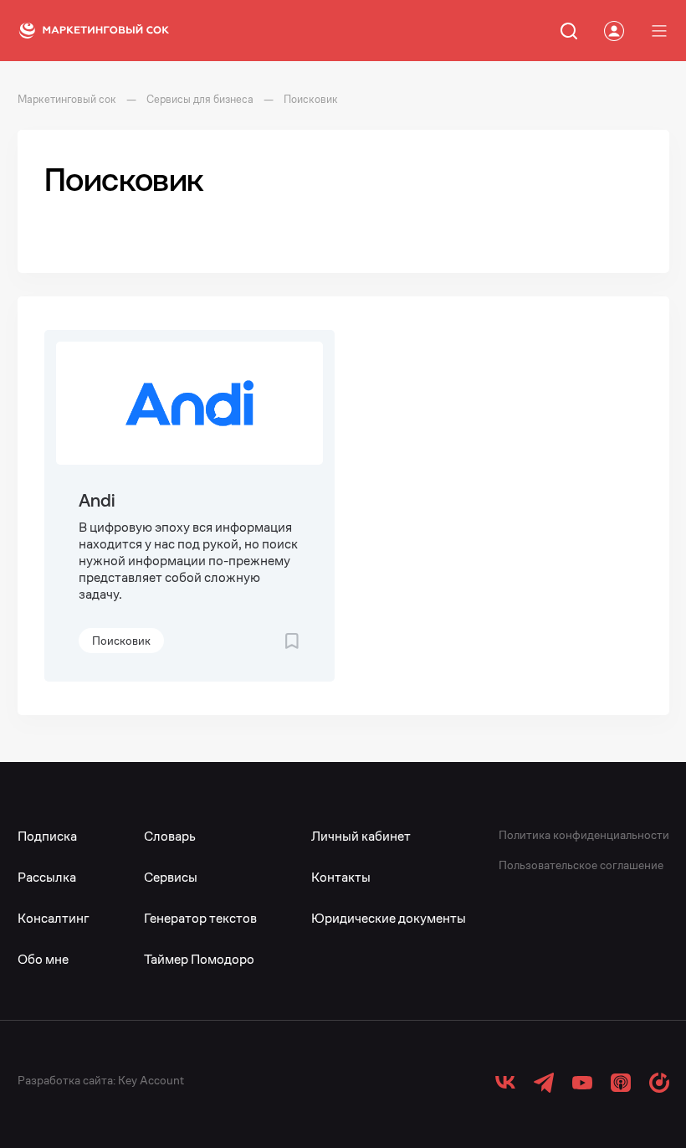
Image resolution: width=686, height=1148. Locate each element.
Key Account (151, 1080)
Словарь (170, 836)
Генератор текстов (200, 918)
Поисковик (121, 640)
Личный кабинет (361, 836)
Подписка (47, 836)
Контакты (341, 877)
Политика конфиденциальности (584, 834)
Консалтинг (54, 918)
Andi (97, 500)
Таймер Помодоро (199, 959)
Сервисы (170, 877)
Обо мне (43, 959)
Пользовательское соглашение (581, 865)
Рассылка (47, 877)
